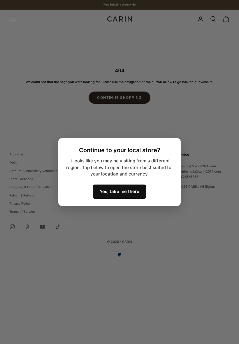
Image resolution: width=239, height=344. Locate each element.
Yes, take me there (119, 191)
